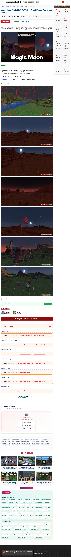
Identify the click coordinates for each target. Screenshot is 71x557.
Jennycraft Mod (59, 66)
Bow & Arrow (23, 502)
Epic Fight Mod (66, 33)
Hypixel (49, 507)
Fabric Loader (66, 9)
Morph (49, 510)
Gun (45, 507)
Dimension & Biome (46, 504)
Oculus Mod (66, 25)
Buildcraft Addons (18, 532)
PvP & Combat (46, 512)
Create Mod (66, 27)
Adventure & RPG (12, 499)
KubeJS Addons (5, 537)
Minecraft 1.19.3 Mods (25, 439)
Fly (32, 507)
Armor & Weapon (36, 499)
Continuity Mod (58, 68)
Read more (16, 554)
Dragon (14, 507)
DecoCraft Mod (58, 45)
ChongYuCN (25, 16)
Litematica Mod (66, 39)
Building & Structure (38, 502)
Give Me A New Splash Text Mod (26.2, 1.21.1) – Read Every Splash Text (9, 468)
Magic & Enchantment (16, 510)
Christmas (12, 504)
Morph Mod (66, 51)
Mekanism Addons (21, 537)
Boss (17, 502)
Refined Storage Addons (39, 537)
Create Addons (5, 524)
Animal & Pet (20, 499)
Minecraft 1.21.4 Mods (45, 443)
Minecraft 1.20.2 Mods (16, 441)
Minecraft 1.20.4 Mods (25, 441)
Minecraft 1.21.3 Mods (36, 443)
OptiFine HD (66, 11)
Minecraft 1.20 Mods (44, 439)
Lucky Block (66, 23)
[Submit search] (63, 2)
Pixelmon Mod (58, 17)
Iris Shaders (58, 23)
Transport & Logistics (34, 518)
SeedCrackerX (58, 64)
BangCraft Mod (66, 66)
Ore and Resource (14, 512)
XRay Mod (58, 31)
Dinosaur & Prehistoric (6, 507)
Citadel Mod (58, 57)
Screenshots (25, 21)
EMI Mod (65, 20)
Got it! (29, 551)
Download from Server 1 (25, 335)
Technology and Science (14, 518)
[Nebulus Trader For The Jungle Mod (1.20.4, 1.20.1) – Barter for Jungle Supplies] (9, 476)
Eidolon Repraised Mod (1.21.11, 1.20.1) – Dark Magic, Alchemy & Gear (26, 468)
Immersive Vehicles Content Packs (20, 529)
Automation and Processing (46, 499)
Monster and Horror (41, 510)
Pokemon (38, 512)
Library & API (4, 499)
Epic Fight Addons (23, 524)
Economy (27, 507)
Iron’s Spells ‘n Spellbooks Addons (30, 534)
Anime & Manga (27, 499)
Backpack (4, 502)
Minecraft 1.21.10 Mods (16, 443)
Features (16, 21)
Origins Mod (58, 43)
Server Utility (23, 515)
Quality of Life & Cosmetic (7, 515)
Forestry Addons (28, 532)
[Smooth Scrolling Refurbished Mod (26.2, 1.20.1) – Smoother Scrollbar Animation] (44, 461)
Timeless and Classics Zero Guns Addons (35, 524)
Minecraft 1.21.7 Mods (25, 445)
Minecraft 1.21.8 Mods (35, 445)
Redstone (16, 515)
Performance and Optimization (26, 512)
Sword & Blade (5, 518)
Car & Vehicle (4, 504)
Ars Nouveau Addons (16, 534)
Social (30, 515)
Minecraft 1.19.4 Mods (34, 439)
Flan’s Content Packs (6, 529)
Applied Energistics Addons (20, 526)
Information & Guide (6, 510)
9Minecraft (35, 553)
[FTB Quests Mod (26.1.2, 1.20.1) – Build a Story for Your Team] (26, 476)
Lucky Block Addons (34, 529)
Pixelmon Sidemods (45, 526)
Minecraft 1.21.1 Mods (6, 443)
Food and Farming (38, 507)
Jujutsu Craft (66, 31)
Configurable (4, 79)
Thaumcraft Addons (45, 529)
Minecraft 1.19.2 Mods (15, 439)
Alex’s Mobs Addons (46, 532)
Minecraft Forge (59, 9)
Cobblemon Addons (13, 524)
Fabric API (58, 11)
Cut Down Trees (20, 504)
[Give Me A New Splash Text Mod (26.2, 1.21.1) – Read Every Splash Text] (9, 461)
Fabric (36, 16)
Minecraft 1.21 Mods (44, 441)
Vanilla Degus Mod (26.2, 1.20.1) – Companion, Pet (44, 483)
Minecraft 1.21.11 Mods (26, 443)
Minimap (24, 510)
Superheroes (47, 515)
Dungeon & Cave (21, 507)
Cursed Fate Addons (33, 526)
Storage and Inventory (38, 515)
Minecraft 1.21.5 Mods (6, 445)
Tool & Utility (43, 518)
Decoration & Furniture (36, 504)
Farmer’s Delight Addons (6, 526)
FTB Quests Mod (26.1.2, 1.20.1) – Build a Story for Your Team (26, 483)
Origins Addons (48, 524)
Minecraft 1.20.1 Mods (6, 441)
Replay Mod (58, 51)
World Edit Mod (66, 43)
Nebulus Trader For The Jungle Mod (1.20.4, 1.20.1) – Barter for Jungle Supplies (9, 483)
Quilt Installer (66, 13)
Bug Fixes (30, 502)
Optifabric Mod (58, 36)
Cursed (27, 504)
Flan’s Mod (58, 48)
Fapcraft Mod (66, 64)
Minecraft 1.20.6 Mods (35, 441)
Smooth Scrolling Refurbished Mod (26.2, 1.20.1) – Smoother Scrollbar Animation (44, 468)
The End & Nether (25, 518)
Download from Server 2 (39, 335)
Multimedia (4, 512)
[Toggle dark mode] (67, 2)
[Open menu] (3, 2)
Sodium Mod (58, 25)
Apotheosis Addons (5, 534)
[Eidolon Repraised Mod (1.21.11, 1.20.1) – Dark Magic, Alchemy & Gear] (26, 461)
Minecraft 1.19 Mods (6, 439)
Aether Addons (36, 532)
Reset (50, 326)
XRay (49, 518)
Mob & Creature (32, 510)
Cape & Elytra (47, 502)
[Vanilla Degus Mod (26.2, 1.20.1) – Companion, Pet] (44, 476)
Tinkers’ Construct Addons (7, 532)
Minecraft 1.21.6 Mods (16, 445)
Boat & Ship (11, 502)
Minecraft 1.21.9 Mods (44, 445)
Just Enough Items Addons (44, 534)
